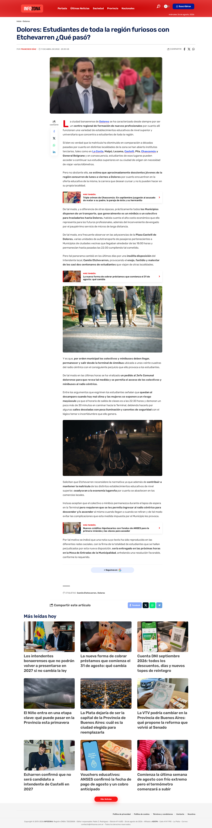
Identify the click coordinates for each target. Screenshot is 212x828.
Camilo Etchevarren (86, 593)
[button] (158, 6)
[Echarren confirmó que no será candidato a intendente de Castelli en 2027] (49, 755)
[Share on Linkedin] (54, 152)
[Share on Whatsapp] (193, 49)
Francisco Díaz (28, 49)
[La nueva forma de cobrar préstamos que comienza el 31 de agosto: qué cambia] (105, 636)
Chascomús (148, 151)
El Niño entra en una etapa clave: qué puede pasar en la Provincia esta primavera (49, 718)
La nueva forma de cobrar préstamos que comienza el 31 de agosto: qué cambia (105, 661)
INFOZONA (48, 822)
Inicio (19, 21)
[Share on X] (189, 49)
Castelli (129, 151)
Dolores (26, 21)
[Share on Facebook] (184, 49)
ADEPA (155, 822)
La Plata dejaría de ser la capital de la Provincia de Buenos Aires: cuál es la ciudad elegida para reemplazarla (103, 723)
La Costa (97, 151)
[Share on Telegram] (159, 605)
